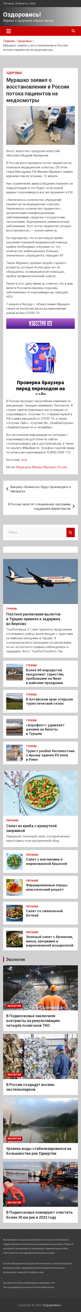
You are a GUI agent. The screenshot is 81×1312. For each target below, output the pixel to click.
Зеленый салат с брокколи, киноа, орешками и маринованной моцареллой (49, 941)
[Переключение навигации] (8, 31)
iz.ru (24, 460)
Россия (62, 467)
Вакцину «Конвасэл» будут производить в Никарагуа (40, 489)
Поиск (70, 532)
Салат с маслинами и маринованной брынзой (46, 861)
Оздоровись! (22, 14)
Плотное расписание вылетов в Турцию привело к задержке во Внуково (33, 619)
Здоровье (14, 73)
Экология (15, 959)
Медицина (23, 467)
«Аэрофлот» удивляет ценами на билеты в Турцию (45, 729)
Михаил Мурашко (44, 467)
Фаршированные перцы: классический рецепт (47, 887)
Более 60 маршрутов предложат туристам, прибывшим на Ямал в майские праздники (45, 676)
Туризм (11, 608)
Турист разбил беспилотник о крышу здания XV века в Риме (50, 755)
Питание (12, 820)
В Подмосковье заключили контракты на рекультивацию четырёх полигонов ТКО (33, 1021)
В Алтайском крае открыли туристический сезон (49, 701)
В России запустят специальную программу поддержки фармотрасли (39, 506)
